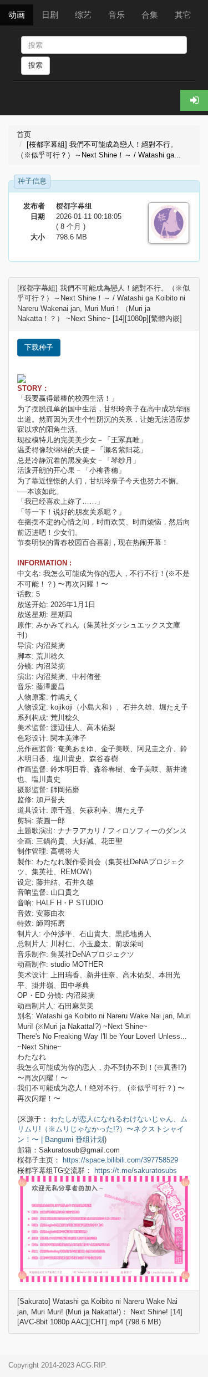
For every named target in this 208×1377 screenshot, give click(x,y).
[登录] (194, 100)
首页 (24, 134)
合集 (149, 14)
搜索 (35, 65)
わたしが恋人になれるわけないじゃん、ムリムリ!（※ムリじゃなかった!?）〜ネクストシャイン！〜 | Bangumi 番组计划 (102, 1129)
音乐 (116, 14)
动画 (16, 14)
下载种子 (38, 347)
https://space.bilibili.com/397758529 (120, 1160)
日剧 (50, 14)
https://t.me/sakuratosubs (135, 1170)
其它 (183, 14)
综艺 (83, 14)
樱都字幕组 (74, 206)
